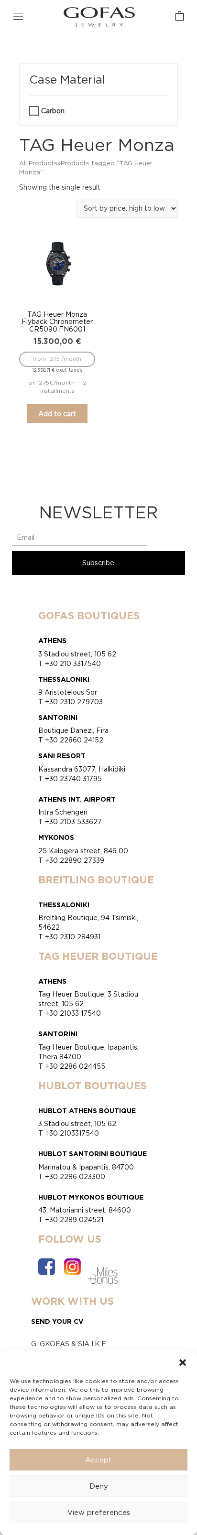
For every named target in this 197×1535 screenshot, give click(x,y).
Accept (98, 1460)
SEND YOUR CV (57, 1321)
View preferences (98, 1512)
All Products (38, 163)
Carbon (53, 110)
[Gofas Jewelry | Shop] (99, 16)
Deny (98, 1486)
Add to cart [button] (57, 413)
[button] (182, 1362)
